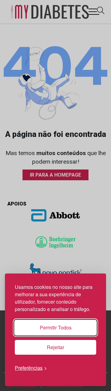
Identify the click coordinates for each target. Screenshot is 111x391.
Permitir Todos (56, 327)
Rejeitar (55, 347)
